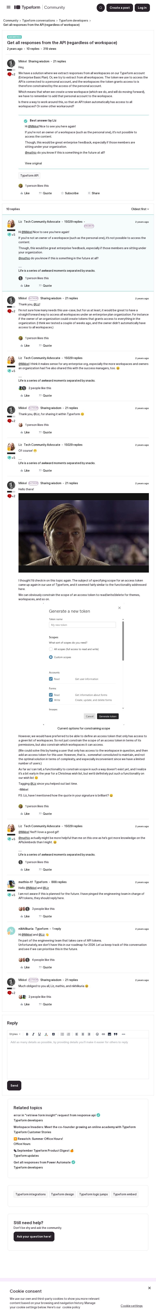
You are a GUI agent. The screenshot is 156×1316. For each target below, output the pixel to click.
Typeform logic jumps (93, 1194)
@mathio (31, 152)
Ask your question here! (34, 1236)
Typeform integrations (30, 1194)
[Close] (149, 1287)
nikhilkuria (26, 928)
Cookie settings (132, 1305)
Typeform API (29, 175)
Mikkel (22, 61)
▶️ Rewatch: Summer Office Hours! (38, 1138)
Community (10, 20)
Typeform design (62, 1194)
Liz (20, 221)
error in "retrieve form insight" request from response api (55, 1115)
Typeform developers (73, 20)
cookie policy (71, 1307)
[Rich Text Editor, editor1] (78, 1058)
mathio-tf (25, 882)
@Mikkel (33, 126)
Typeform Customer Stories (32, 1132)
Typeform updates (26, 1155)
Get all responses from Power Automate (42, 1162)
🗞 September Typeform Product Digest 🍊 (44, 1150)
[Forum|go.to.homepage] (53, 8)
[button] (8, 8)
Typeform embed (124, 1194)
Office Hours (22, 1144)
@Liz (37, 304)
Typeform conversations (38, 20)
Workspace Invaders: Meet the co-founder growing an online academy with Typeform (75, 1127)
